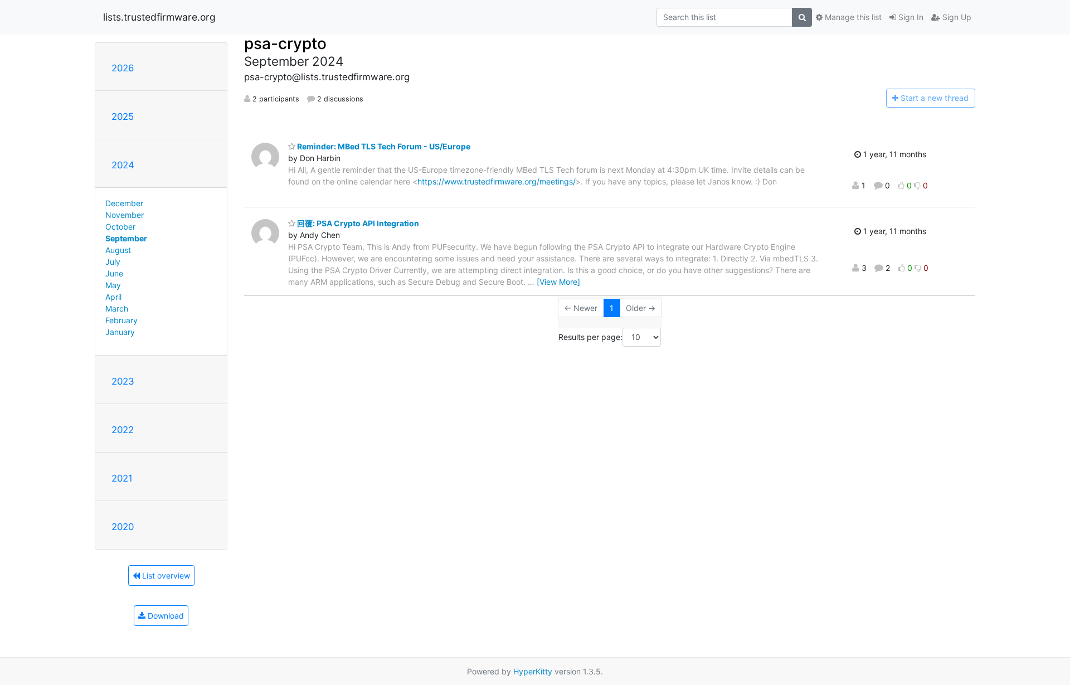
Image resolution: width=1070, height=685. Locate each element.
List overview (165, 575)
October (120, 226)
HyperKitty (532, 671)
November (124, 215)
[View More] (558, 281)
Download (164, 615)
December (124, 203)
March (116, 308)
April (113, 297)
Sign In (909, 17)
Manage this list (852, 17)
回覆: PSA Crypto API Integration (357, 223)
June (114, 273)
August (118, 250)
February (121, 320)
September (126, 238)
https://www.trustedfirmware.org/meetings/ (496, 181)
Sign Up (955, 17)
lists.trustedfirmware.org (159, 17)
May (113, 285)
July (112, 261)
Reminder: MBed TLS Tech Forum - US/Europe (382, 146)
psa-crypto (285, 43)
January (120, 332)
